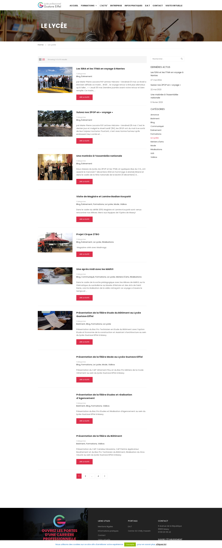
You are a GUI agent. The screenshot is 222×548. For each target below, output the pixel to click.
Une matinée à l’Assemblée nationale (99, 155)
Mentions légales (105, 526)
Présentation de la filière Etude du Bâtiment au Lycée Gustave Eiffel (108, 314)
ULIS (152, 153)
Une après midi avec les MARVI (94, 269)
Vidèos (123, 204)
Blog (78, 76)
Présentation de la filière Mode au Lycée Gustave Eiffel (109, 356)
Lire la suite (84, 98)
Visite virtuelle (173, 5)
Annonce (155, 114)
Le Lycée (109, 204)
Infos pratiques (133, 5)
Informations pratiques (108, 531)
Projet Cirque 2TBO (87, 234)
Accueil (74, 5)
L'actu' (104, 5)
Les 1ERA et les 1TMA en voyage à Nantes (100, 68)
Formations (87, 5)
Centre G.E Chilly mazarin (139, 531)
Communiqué (87, 276)
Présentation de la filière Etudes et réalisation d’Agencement (104, 396)
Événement (86, 76)
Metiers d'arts (122, 276)
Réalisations (108, 242)
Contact (158, 5)
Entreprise (116, 5)
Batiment (80, 324)
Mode (116, 204)
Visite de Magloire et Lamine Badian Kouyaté (103, 196)
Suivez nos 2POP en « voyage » (94, 112)
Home (41, 44)
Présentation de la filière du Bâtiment (99, 436)
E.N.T (147, 5)
